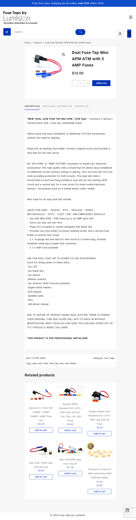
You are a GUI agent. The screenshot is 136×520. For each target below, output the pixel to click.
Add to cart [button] (41, 430)
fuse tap (53, 363)
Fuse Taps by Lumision (72, 515)
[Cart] (129, 34)
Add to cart (101, 83)
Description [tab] (32, 106)
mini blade (70, 363)
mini (61, 363)
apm (34, 363)
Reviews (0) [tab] (81, 106)
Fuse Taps (109, 358)
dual (45, 363)
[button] (64, 55)
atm (40, 363)
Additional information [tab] (57, 106)
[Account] (120, 34)
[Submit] (80, 32)
